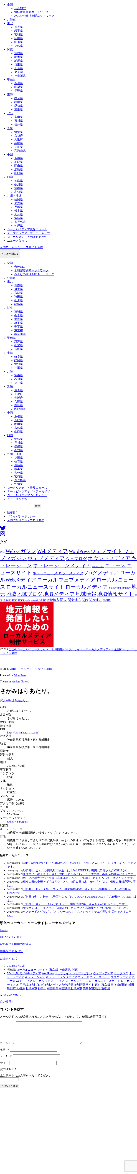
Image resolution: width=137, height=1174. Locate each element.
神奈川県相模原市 (70, 988)
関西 (85, 600)
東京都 (18, 72)
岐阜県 (18, 98)
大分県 (18, 214)
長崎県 (18, 206)
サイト (4, 1062)
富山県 (18, 116)
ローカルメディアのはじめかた (27, 236)
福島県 (18, 45)
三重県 (18, 109)
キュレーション (35, 977)
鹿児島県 (20, 221)
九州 (119, 588)
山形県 (18, 42)
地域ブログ (29, 594)
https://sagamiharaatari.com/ (22, 732)
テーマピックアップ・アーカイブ (28, 233)
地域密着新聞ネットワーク (31, 12)
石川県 (18, 120)
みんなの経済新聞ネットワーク (34, 15)
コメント (7, 1042)
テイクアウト (98, 567)
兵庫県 (18, 143)
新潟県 (18, 83)
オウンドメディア (109, 558)
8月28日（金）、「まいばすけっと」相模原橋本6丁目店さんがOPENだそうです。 (75, 904)
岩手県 (18, 30)
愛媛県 (18, 188)
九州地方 (126, 588)
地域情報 (86, 594)
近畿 (10, 128)
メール (6, 1056)
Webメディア (52, 551)
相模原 (20, 988)
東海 (10, 94)
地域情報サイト (115, 594)
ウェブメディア (46, 558)
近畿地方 (53, 600)
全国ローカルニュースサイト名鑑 (21, 247)
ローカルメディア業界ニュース (27, 229)
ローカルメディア (86, 587)
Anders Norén (20, 681)
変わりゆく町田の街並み (15, 943)
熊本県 (18, 210)
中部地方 (112, 588)
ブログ (90, 573)
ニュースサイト (100, 977)
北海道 (11, 19)
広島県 (18, 169)
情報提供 (13, 512)
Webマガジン (21, 551)
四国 (10, 176)
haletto (3, 930)
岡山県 (18, 165)
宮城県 (18, 34)
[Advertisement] (68, 1132)
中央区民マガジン (11, 951)
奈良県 (18, 146)
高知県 (18, 191)
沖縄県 (18, 225)
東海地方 (35, 600)
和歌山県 (20, 150)
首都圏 (107, 600)
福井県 (18, 124)
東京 (14, 600)
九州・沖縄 (14, 195)
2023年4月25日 (16, 965)
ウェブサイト (106, 551)
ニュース (115, 565)
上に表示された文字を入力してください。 (27, 1075)
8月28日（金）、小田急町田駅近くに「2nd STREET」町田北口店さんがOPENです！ (76, 870)
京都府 (18, 135)
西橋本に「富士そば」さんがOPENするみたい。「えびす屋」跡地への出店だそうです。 (79, 874)
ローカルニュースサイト (35, 587)
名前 (4, 1049)
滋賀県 (18, 131)
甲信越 (11, 79)
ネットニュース (45, 573)
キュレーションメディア (62, 565)
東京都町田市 (119, 984)
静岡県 (18, 101)
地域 (11, 594)
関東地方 (74, 600)
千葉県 (18, 68)
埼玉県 (18, 64)
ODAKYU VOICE (11, 936)
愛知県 (18, 105)
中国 (10, 154)
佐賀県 (18, 203)
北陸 (10, 113)
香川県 (18, 184)
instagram (22, 821)
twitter (10, 821)
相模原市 (31, 988)
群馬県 (18, 60)
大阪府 (18, 139)
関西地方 (95, 600)
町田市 (11, 988)
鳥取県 (18, 161)
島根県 (18, 158)
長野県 (18, 90)
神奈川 (42, 988)
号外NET (20, 8)
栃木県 (18, 57)
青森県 (18, 27)
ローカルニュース (76, 980)
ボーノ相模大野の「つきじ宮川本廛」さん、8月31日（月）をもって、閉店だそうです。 (79, 877)
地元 (19, 984)
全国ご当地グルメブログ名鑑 (25, 520)
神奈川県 (20, 75)
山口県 (18, 173)
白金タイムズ (8, 958)
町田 (131, 984)
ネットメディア (70, 573)
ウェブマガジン (82, 973)
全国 (10, 4)
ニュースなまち (17, 240)
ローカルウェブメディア (66, 580)
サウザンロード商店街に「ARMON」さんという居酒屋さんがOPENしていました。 (76, 907)
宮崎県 (18, 218)
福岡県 (18, 199)
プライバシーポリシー (21, 516)
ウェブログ (76, 558)
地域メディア (59, 594)
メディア (108, 572)
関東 (10, 49)
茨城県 (18, 53)
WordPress (79, 551)
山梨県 (18, 86)
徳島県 (18, 180)
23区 (2, 552)
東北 (10, 23)
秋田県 (18, 38)
